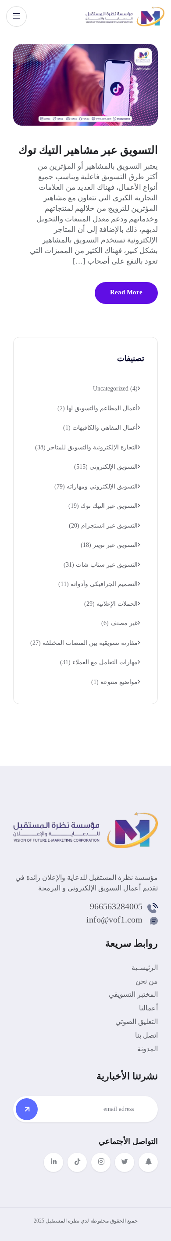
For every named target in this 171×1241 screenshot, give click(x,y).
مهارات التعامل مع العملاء (99, 662)
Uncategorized (115, 388)
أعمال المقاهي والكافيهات (100, 427)
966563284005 (116, 906)
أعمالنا (148, 1008)
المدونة (147, 1049)
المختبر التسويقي (133, 994)
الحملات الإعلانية (111, 604)
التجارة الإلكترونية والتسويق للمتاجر (86, 447)
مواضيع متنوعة (114, 682)
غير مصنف (119, 623)
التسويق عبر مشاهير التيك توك (88, 150)
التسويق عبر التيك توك (103, 506)
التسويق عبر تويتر (109, 545)
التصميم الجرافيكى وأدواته (98, 584)
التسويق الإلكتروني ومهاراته (96, 486)
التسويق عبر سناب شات (101, 564)
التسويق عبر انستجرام (103, 525)
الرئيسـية (145, 967)
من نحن (146, 981)
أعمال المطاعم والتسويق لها (97, 408)
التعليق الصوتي (136, 1021)
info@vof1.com (114, 919)
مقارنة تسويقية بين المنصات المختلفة (84, 643)
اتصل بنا (146, 1035)
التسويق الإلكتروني (106, 466)
